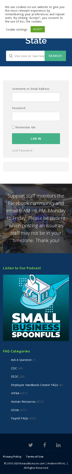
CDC (14, 368)
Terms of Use (35, 456)
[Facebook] (45, 446)
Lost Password (22, 150)
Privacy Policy (12, 456)
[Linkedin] (58, 446)
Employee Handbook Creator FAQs (34, 385)
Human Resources (23, 401)
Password (18, 108)
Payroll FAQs (19, 418)
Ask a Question (21, 360)
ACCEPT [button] (38, 29)
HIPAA (15, 393)
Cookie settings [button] (17, 29)
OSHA (15, 410)
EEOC (14, 376)
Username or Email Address (31, 89)
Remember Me (25, 127)
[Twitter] (31, 446)
